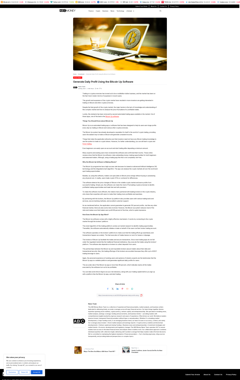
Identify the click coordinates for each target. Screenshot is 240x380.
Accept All (36, 372)
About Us (153, 6)
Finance (91, 11)
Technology (120, 11)
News (112, 11)
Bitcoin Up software (112, 116)
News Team (81, 86)
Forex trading (87, 144)
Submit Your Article (141, 6)
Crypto (98, 11)
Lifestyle (129, 11)
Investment (81, 74)
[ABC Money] (67, 10)
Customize (12, 372)
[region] (24, 365)
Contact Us (163, 6)
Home (74, 74)
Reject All (24, 372)
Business (105, 11)
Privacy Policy (174, 6)
